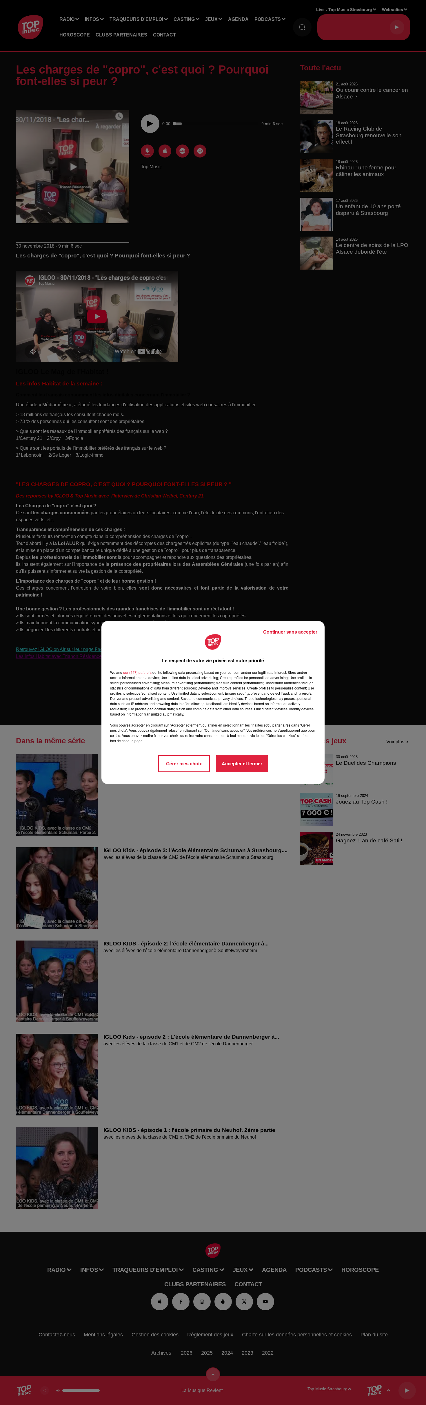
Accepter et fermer (242, 763)
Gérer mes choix (184, 763)
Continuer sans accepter (290, 631)
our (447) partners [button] (137, 672)
